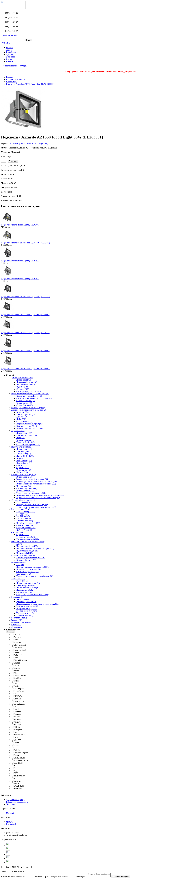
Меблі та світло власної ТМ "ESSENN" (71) (30, 394)
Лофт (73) (20, 437)
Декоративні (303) (24, 449)
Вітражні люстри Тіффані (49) (29, 424)
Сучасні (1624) (22, 468)
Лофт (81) (20, 458)
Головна (9, 77)
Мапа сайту (11, 813)
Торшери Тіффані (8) (25, 442)
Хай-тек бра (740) (24, 530)
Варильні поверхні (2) (20, 622)
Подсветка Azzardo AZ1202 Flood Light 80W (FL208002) (25, 350)
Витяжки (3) (16, 625)
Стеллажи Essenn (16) (25, 401)
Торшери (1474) (18, 431)
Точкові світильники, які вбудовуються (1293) (36, 507)
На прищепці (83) (24, 461)
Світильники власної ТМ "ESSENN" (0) (34, 398)
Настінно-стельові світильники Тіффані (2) (35, 548)
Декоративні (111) (24, 433)
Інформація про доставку (17, 802)
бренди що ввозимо (9, 35)
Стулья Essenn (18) (24, 405)
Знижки (9, 50)
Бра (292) (20, 565)
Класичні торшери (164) (26, 435)
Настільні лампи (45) (25, 384)
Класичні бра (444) (24, 521)
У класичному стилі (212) (27, 539)
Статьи (9, 59)
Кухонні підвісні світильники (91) (31, 558)
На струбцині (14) (24, 463)
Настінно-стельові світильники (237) (32, 567)
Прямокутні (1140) (24, 553)
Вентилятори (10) (19, 618)
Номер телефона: (42, 876)
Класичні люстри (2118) (26, 426)
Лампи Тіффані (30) (25, 456)
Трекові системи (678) (25, 537)
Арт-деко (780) (22, 412)
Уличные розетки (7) (25, 615)
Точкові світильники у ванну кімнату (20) (34, 576)
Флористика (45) (23, 470)
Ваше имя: (5, 876)
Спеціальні (11, 824)
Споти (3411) (17, 532)
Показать (10, 632)
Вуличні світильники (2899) (23, 474)
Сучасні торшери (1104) (26, 440)
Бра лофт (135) (22, 514)
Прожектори (11, 82)
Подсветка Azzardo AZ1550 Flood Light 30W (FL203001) (30, 84)
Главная (9, 47)
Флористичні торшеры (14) (28, 444)
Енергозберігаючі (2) (25, 585)
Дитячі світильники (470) (22, 377)
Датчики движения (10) (26, 602)
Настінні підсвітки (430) (27, 546)
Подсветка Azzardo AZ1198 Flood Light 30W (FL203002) (25, 297)
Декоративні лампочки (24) (28, 583)
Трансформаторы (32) (25, 613)
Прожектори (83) (23, 486)
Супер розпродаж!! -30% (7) (28, 391)
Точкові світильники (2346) (23, 500)
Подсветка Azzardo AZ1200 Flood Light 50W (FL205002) (25, 315)
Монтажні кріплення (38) (27, 606)
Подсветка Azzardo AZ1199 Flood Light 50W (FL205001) (25, 333)
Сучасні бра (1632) (24, 525)
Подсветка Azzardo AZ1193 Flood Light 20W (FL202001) (25, 243)
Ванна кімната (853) (20, 562)
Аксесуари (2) (22, 599)
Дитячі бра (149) (23, 380)
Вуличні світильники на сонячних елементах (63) (38, 498)
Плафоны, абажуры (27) (26, 608)
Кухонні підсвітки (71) (26, 560)
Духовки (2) (16, 627)
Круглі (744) (21, 544)
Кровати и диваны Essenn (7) (29, 396)
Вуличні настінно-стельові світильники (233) (36, 484)
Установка (10, 57)
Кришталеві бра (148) (25, 511)
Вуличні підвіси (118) (25, 491)
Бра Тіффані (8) (23, 516)
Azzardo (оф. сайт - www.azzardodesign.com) (29, 143)
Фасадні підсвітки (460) (26, 488)
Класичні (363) (22, 451)
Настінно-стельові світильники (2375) (27, 541)
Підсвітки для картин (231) (28, 523)
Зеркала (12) (16, 620)
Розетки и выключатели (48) (28, 611)
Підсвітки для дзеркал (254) (28, 569)
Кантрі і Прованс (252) (26, 414)
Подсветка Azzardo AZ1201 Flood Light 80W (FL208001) (25, 368)
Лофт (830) (21, 419)
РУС (8, 43)
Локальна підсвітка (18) (26, 382)
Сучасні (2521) (22, 535)
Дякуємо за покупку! (15, 800)
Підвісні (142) (22, 387)
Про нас (9, 61)
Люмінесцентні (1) (24, 590)
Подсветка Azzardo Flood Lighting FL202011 (20, 279)
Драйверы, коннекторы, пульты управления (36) (37, 604)
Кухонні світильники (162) (23, 555)
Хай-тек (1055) (22, 417)
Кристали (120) (23, 502)
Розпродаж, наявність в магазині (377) (28, 407)
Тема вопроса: (80, 876)
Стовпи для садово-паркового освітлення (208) (36, 481)
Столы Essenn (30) (24, 403)
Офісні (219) (21, 465)
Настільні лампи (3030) (21, 447)
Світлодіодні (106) (24, 592)
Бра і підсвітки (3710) (20, 509)
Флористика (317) (24, 421)
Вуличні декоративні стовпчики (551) (32, 479)
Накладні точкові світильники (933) (32, 504)
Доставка (10, 54)
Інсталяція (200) (18, 597)
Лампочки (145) (18, 578)
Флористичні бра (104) (26, 528)
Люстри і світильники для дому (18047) (28, 410)
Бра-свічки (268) (23, 518)
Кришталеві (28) (23, 454)
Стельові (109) (22, 389)
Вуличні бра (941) (24, 477)
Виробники (11, 52)
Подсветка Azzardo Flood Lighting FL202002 (20, 225)
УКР (3, 43)
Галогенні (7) (22, 581)
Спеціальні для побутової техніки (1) (32, 595)
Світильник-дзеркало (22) (27, 571)
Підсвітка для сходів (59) (27, 551)
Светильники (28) (24, 574)
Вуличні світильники (15, 79)
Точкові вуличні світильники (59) (30, 493)
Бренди (9, 822)
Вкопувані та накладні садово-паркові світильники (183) (41, 495)
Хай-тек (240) (22, 472)
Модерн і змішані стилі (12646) (29, 428)
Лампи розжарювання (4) (27, 588)
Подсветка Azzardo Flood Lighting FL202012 (20, 261)
